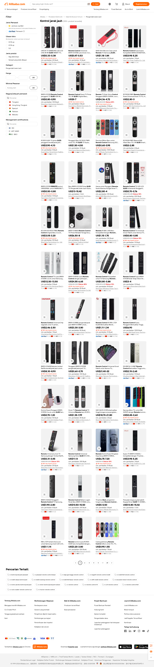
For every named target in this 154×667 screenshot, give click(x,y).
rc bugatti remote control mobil (100, 575)
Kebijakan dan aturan (41, 627)
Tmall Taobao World (66, 657)
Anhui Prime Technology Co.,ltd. (79, 290)
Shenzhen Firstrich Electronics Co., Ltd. (107, 334)
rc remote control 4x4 (131, 584)
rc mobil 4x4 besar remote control (72, 580)
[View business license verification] (97, 663)
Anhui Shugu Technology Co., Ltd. (107, 152)
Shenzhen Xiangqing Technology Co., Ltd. (107, 420)
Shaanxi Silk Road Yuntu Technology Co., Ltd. (134, 332)
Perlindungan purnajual (42, 618)
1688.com (53, 657)
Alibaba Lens (17, 647)
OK (33, 77)
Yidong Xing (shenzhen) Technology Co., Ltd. (80, 332)
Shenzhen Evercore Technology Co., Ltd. (52, 467)
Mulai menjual (129, 610)
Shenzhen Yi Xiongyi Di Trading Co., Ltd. (80, 376)
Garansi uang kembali (41, 610)
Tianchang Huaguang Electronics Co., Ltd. (134, 244)
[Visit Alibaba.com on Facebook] (125, 631)
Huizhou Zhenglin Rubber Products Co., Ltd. (52, 420)
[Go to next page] (112, 563)
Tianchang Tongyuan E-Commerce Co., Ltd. (52, 198)
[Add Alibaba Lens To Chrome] (40, 646)
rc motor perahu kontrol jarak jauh (20, 584)
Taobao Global (86, 657)
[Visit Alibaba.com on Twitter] (134, 631)
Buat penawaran (70, 610)
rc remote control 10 (91, 584)
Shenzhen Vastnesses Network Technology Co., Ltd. (52, 104)
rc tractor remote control (46, 589)
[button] (88, 4)
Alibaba (42, 17)
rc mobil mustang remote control (44, 580)
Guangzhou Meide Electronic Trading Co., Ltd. (80, 106)
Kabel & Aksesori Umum (74, 17)
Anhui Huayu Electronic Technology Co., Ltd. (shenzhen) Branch (134, 198)
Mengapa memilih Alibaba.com (15, 605)
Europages (110, 657)
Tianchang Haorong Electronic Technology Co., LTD (80, 150)
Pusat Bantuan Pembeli (102, 605)
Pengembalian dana (101, 618)
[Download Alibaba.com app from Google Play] (141, 646)
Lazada (77, 657)
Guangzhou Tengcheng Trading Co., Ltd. (52, 152)
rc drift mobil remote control (99, 580)
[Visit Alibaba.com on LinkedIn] (130, 631)
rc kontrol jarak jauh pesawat (19, 575)
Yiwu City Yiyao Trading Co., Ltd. (134, 60)
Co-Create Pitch (10, 610)
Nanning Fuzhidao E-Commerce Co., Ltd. (80, 62)
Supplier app (73, 647)
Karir (6, 618)
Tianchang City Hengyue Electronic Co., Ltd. (52, 286)
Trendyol (101, 657)
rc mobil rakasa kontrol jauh (18, 580)
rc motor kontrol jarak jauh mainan (49, 584)
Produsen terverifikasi (72, 605)
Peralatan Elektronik (55, 17)
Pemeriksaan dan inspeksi (43, 622)
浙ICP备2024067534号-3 (134, 664)
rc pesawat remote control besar (45, 575)
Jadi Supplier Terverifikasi (133, 618)
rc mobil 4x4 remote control (125, 575)
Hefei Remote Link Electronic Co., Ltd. (107, 240)
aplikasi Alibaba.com (108, 647)
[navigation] (21, 290)
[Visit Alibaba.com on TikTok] (148, 631)
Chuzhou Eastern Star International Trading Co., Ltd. (134, 376)
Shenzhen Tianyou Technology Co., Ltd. (107, 376)
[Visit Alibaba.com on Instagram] (139, 631)
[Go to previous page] (76, 563)
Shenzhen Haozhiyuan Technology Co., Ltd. (80, 463)
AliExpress (44, 657)
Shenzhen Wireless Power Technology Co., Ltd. (107, 288)
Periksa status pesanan (132, 614)
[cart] (117, 4)
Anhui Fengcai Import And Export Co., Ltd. (80, 196)
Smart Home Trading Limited (78, 242)
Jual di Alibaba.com (131, 605)
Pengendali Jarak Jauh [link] (93, 17)
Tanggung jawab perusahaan (14, 614)
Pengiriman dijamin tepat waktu (45, 614)
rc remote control (72, 584)
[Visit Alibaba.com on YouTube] (143, 631)
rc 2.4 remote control (111, 584)
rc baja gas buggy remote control (72, 575)
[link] (151, 646)
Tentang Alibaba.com (12, 601)
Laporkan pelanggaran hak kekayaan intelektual (107, 623)
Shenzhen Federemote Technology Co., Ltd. (52, 378)
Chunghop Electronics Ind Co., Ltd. (52, 334)
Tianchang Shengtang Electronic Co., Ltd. (134, 286)
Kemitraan (127, 622)
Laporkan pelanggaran (102, 629)
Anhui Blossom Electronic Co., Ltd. (107, 108)
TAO (94, 657)
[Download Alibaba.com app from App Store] (125, 646)
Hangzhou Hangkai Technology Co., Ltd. (107, 60)
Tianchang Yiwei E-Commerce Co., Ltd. (134, 150)
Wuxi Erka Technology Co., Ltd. (51, 242)
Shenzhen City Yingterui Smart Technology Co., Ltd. (52, 62)
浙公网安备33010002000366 (113, 664)
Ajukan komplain (100, 614)
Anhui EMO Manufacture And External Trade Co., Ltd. (107, 196)
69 (107, 563)
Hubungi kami (99, 610)
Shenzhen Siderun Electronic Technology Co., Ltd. (80, 420)
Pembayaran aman (40, 605)
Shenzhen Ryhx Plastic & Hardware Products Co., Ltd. (134, 422)
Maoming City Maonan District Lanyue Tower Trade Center (107, 467)
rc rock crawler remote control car (21, 589)
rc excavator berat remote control (126, 580)
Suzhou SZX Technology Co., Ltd (134, 106)
